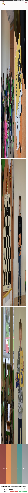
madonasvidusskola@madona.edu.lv (19, 0)
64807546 (13, 0)
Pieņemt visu (22, 491)
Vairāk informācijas (11, 489)
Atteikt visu (14, 491)
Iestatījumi (5, 491)
